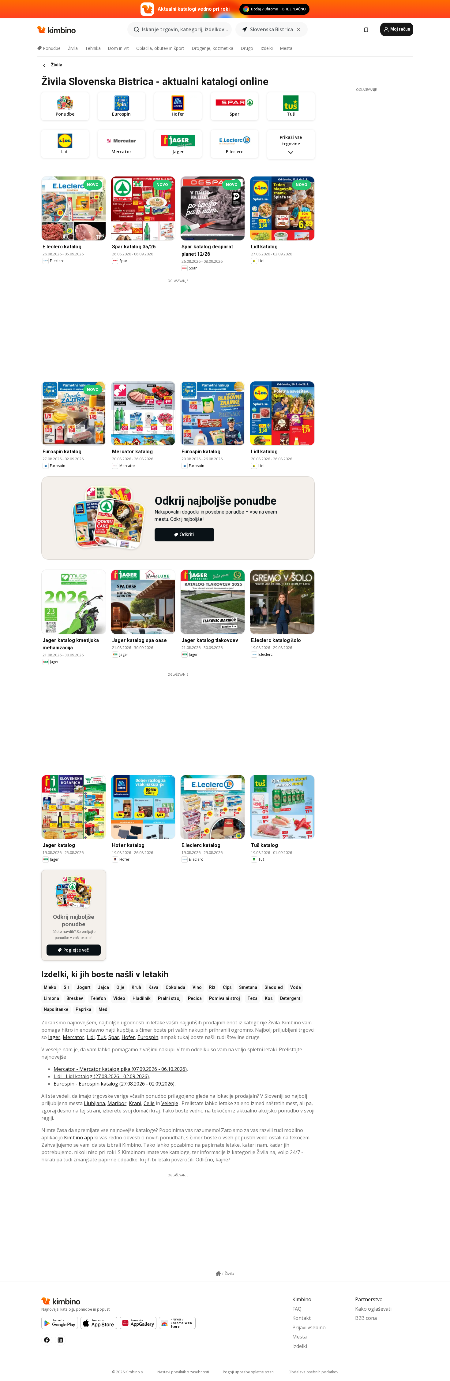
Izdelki (267, 48)
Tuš (101, 1037)
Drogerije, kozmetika (212, 48)
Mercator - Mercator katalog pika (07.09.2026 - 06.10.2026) (120, 1069)
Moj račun (399, 29)
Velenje (169, 1103)
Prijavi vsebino (309, 1327)
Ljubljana (94, 1103)
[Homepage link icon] (218, 1273)
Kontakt (301, 1318)
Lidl (91, 1037)
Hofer (128, 1037)
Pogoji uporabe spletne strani (249, 1372)
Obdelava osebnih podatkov (313, 1372)
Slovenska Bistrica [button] (271, 29)
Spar (113, 1037)
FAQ (297, 1308)
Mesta (286, 48)
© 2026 (128, 1372)
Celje (149, 1103)
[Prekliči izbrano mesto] (298, 29)
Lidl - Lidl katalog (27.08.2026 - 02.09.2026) (101, 1076)
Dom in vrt (118, 48)
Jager (54, 1037)
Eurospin (147, 1037)
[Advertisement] (182, 326)
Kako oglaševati (373, 1308)
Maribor (116, 1103)
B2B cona (366, 1318)
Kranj (135, 1103)
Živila (73, 48)
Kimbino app (78, 1137)
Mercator (73, 1037)
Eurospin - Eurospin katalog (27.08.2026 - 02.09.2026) (114, 1083)
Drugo (247, 48)
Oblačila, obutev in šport (160, 48)
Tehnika (93, 48)
